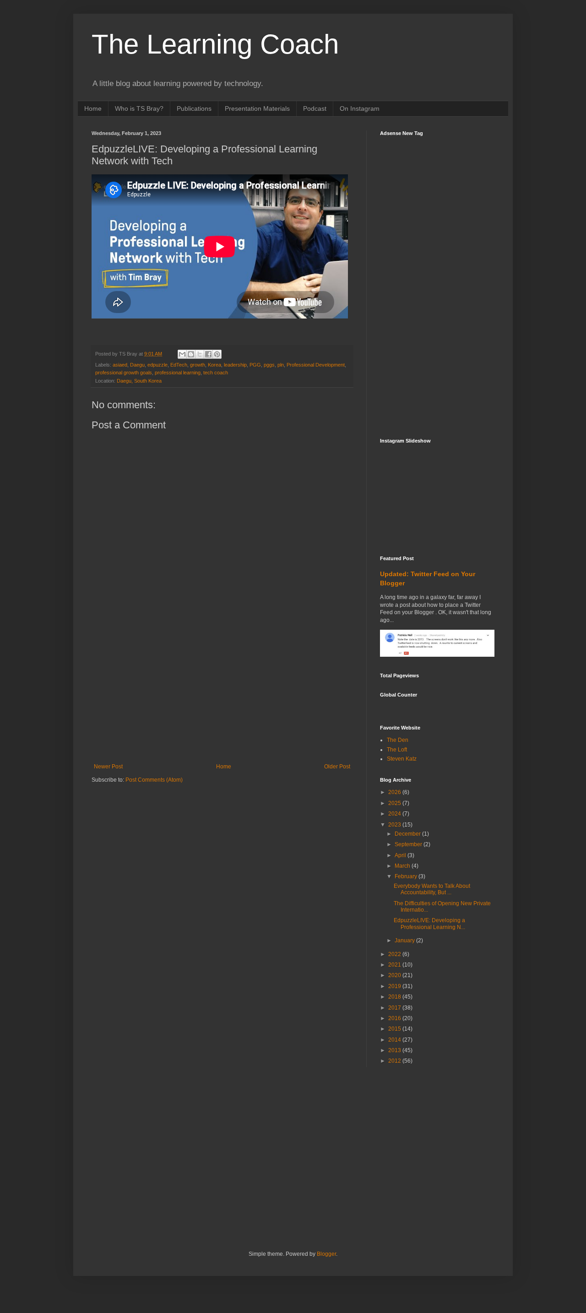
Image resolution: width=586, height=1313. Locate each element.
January (405, 940)
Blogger (326, 1254)
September (409, 844)
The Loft (397, 749)
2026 (395, 792)
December (408, 834)
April (401, 855)
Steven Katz (402, 759)
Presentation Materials (257, 108)
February (406, 876)
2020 (395, 975)
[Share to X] (199, 354)
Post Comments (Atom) (154, 780)
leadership (235, 364)
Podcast (314, 108)
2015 (395, 1029)
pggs (269, 364)
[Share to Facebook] (208, 354)
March (403, 866)
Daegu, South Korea (139, 381)
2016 (395, 1018)
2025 (395, 803)
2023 (395, 824)
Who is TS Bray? (139, 108)
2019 (395, 986)
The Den (397, 740)
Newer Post (108, 766)
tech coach (215, 372)
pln (280, 364)
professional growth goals (123, 372)
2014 (395, 1040)
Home (93, 108)
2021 (395, 965)
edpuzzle (157, 364)
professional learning (178, 372)
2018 (395, 997)
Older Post (337, 766)
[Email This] (182, 354)
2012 (395, 1061)
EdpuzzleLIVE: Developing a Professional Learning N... (429, 923)
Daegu (137, 364)
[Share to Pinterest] (217, 354)
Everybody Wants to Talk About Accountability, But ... (432, 889)
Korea (214, 364)
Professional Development (316, 364)
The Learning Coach (215, 44)
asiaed (120, 364)
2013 (395, 1050)
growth (197, 364)
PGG (255, 364)
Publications (194, 108)
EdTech (178, 364)
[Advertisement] (222, 695)
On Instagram (360, 108)
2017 (395, 1008)
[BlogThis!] (190, 354)
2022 (395, 954)
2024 (395, 813)
